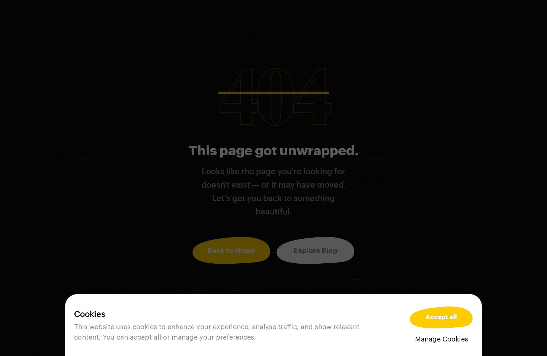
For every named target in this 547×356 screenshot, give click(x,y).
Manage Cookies (441, 339)
